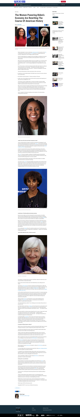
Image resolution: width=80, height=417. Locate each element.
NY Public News (43, 7)
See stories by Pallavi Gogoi (24, 395)
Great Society (40, 345)
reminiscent (28, 345)
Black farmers (36, 355)
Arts (38, 7)
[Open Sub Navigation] (32, 7)
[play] (15, 4)
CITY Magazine (55, 7)
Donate (63, 1)
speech (25, 298)
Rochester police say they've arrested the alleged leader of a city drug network (58, 31)
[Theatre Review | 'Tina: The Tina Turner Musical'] (55, 85)
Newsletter (16, 7)
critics (42, 360)
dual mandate (25, 285)
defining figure (34, 337)
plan (35, 368)
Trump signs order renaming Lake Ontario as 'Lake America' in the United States (61, 49)
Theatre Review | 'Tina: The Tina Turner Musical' (60, 84)
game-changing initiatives (42, 348)
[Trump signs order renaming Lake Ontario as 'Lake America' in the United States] (55, 48)
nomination (26, 316)
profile (44, 217)
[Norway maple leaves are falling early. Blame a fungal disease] (55, 23)
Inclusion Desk (49, 7)
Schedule (20, 7)
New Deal (21, 339)
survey (32, 53)
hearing (25, 228)
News (34, 7)
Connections (25, 7)
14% (45, 52)
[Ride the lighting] (55, 74)
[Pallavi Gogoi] (17, 396)
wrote (25, 161)
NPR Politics (16, 11)
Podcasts (30, 7)
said (20, 154)
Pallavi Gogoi (19, 24)
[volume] (17, 5)
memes (36, 143)
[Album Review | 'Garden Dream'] (55, 79)
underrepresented (35, 52)
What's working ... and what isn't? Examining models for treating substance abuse (61, 63)
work (42, 221)
